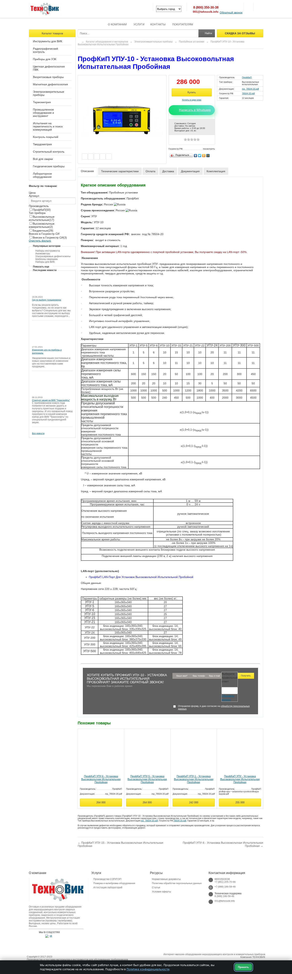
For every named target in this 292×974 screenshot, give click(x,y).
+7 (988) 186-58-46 (225, 886)
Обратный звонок (231, 12)
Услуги (138, 24)
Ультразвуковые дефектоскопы (53, 256)
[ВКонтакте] (195, 154)
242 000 (193, 802)
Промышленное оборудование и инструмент (43, 112)
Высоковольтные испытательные (41, 218)
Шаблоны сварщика (46, 259)
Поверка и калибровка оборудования (114, 883)
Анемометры (42, 253)
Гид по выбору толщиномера (46, 300)
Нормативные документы (166, 879)
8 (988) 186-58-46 (224, 896)
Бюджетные (43, 230)
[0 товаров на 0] (248, 7)
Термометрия (42, 102)
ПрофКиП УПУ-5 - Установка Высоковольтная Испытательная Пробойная (147, 779)
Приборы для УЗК (44, 59)
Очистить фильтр (40, 240)
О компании (117, 24)
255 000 (240, 802)
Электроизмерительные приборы (48, 93)
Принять (243, 967)
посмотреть (209, 149)
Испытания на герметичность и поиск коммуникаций (48, 126)
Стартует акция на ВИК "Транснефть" (51, 400)
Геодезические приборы (49, 166)
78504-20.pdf (248, 93)
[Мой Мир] (208, 154)
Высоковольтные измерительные (41, 225)
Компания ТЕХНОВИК (252, 957)
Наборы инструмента (47, 250)
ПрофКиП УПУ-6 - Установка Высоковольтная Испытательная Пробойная (101, 779)
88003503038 (222, 879)
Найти (208, 33)
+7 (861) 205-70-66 (225, 882)
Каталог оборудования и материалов (107, 41)
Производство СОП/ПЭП (107, 879)
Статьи (156, 887)
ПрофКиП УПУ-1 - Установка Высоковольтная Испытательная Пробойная (193, 779)
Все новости (38, 433)
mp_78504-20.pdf (250, 89)
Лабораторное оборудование (42, 175)
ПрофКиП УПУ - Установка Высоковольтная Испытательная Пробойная (240, 779)
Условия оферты (161, 891)
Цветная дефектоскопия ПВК (49, 68)
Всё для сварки (43, 159)
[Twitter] (200, 154)
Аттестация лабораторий (107, 887)
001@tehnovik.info (206, 11)
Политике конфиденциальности (148, 969)
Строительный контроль (48, 151)
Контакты (157, 24)
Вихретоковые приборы (48, 77)
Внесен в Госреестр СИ (50, 237)
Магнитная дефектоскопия (50, 84)
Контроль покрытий (45, 136)
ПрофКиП (42, 209)
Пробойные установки (191, 41)
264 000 (101, 802)
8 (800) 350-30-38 (206, 7)
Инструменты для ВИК (47, 41)
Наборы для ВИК (45, 262)
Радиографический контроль (45, 50)
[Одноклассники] (204, 154)
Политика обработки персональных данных (177, 883)
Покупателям (182, 24)
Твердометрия (42, 144)
